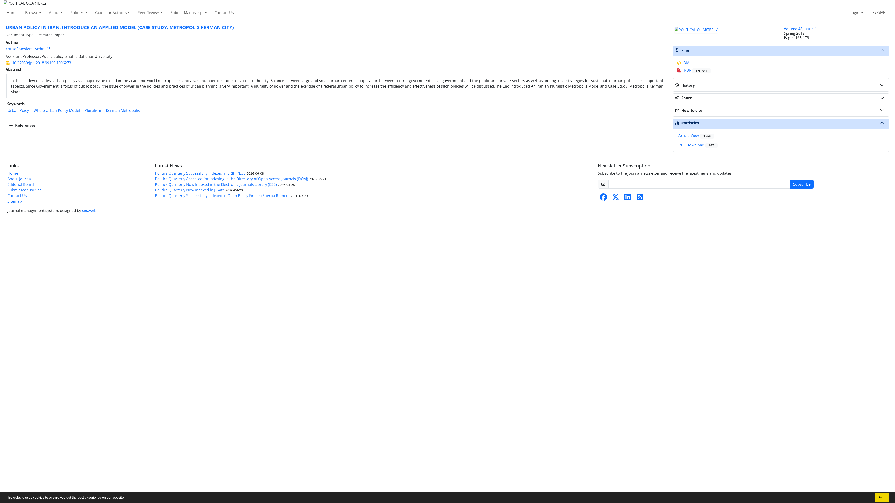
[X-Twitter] (615, 198)
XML (687, 62)
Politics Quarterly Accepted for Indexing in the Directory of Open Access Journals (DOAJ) (231, 178)
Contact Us (224, 12)
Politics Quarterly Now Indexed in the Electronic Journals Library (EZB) (216, 184)
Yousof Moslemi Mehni (25, 48)
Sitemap (14, 201)
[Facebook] (603, 198)
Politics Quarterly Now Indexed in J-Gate (190, 190)
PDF (695, 70)
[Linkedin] (627, 198)
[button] (126, 498)
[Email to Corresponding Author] (48, 48)
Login (855, 12)
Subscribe (802, 184)
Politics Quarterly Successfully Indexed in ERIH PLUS (200, 173)
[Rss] (639, 198)
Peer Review (149, 12)
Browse (31, 12)
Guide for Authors (111, 12)
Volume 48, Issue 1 (800, 28)
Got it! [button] (882, 497)
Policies (77, 12)
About (54, 12)
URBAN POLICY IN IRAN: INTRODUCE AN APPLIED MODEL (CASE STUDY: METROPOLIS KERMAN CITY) (120, 27)
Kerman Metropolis (123, 110)
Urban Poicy (18, 110)
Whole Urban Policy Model (57, 110)
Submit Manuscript (187, 12)
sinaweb (89, 210)
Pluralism (93, 110)
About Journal (19, 178)
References (24, 125)
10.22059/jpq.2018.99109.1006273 (41, 62)
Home (12, 12)
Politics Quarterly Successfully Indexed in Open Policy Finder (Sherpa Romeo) (222, 195)
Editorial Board (20, 184)
